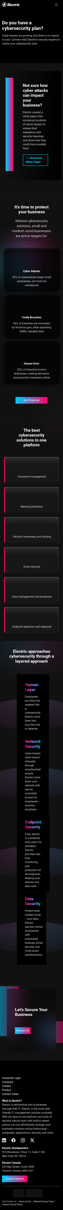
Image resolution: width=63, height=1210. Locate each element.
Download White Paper (34, 160)
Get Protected (31, 400)
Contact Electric (14, 1178)
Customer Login (11, 1078)
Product (6, 1090)
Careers (6, 1086)
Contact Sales (10, 1094)
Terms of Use (25, 1201)
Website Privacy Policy (44, 1201)
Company (7, 1082)
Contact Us (22, 1030)
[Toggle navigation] (56, 4)
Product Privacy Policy (12, 1204)
